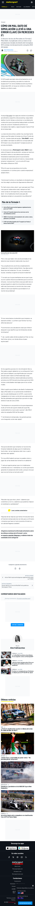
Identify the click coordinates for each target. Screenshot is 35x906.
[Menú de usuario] (31, 2)
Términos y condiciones (12, 898)
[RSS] (26, 857)
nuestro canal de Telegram (11, 535)
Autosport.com (17, 871)
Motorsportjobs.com (17, 868)
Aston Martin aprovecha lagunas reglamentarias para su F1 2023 (17, 208)
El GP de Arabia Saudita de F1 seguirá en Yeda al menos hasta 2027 (17, 222)
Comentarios (17, 881)
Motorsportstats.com (17, 874)
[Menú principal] (3, 2)
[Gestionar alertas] (19, 568)
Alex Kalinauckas (8, 49)
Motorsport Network (14, 902)
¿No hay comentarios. (17, 598)
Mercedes (9, 115)
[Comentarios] (31, 50)
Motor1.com (17, 866)
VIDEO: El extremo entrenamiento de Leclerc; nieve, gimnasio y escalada (18, 217)
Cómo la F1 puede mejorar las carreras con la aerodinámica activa (16, 212)
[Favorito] (27, 50)
